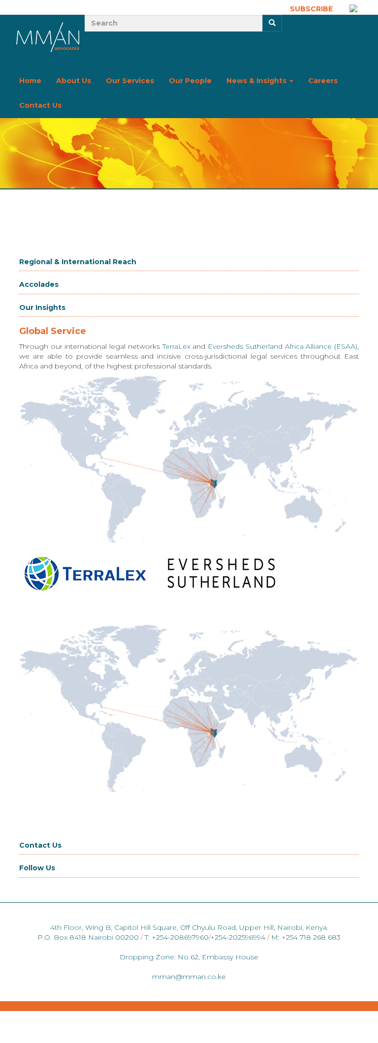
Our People (190, 80)
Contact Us (40, 105)
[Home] (48, 37)
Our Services (130, 80)
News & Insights (257, 80)
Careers (323, 80)
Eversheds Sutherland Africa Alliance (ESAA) (282, 346)
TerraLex (177, 346)
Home (30, 80)
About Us (73, 80)
